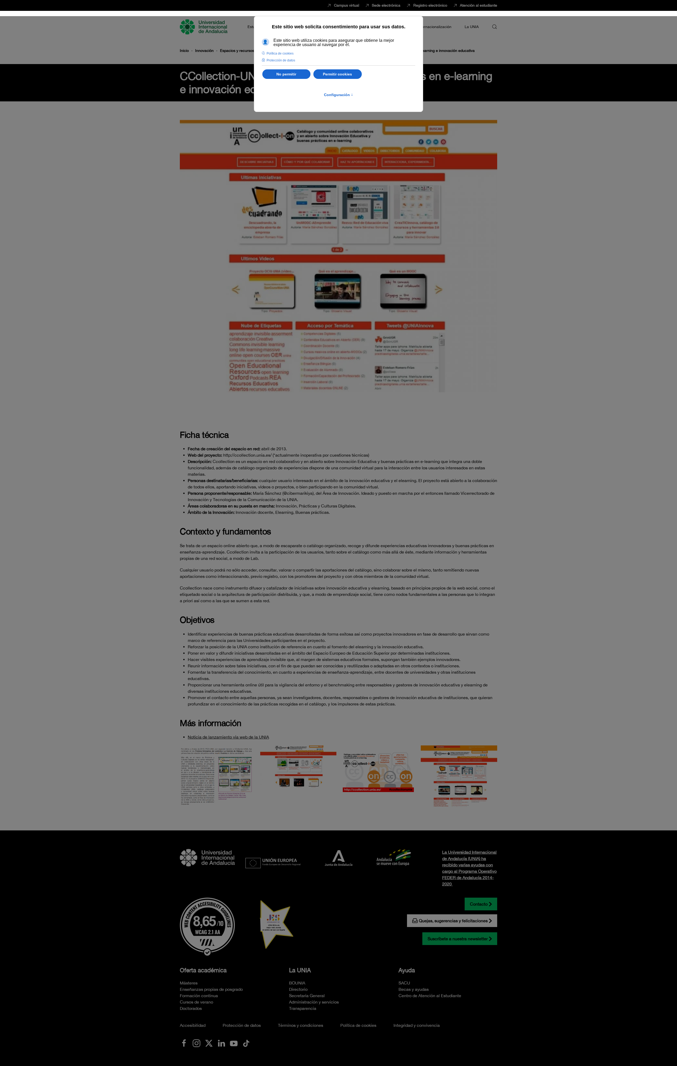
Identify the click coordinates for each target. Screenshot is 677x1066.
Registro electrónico (430, 5)
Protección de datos (242, 1025)
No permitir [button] (286, 74)
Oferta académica (203, 970)
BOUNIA (297, 982)
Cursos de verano (196, 1002)
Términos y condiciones (300, 1025)
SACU (404, 982)
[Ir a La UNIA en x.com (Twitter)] (209, 1042)
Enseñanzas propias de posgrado (211, 989)
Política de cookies (358, 1025)
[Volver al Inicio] (204, 26)
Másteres (189, 982)
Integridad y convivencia (417, 1025)
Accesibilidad (192, 1025)
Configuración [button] (338, 95)
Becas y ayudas (414, 989)
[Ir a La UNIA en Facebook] (184, 1042)
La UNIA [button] (472, 27)
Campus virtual (346, 5)
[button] (494, 26)
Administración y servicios (314, 1002)
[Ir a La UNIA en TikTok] (246, 1042)
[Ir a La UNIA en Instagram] (196, 1042)
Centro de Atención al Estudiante (430, 995)
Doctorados (191, 1008)
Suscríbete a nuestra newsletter (458, 938)
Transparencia (302, 1008)
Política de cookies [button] (280, 53)
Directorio (298, 989)
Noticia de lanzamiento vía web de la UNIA (228, 737)
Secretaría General (307, 995)
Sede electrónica (386, 5)
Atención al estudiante (478, 5)
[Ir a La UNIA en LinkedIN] (221, 1042)
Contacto (479, 904)
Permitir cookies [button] (337, 74)
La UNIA (300, 970)
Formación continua (199, 995)
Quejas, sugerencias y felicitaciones (453, 920)
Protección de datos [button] (281, 60)
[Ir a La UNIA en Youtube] (234, 1042)
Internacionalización (434, 27)
